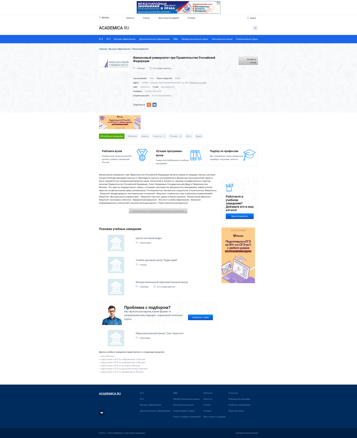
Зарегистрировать (239, 216)
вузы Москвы (107, 356)
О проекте (233, 393)
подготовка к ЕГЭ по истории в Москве (120, 365)
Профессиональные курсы (195, 39)
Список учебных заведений (187, 416)
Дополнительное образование (154, 39)
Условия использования (247, 433)
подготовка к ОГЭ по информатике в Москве (123, 359)
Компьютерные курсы (247, 39)
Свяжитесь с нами (200, 317)
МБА (175, 39)
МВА (175, 393)
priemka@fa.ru (167, 87)
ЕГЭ (101, 39)
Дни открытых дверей (168, 18)
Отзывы (191, 18)
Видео (199, 136)
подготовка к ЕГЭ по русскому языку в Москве (124, 368)
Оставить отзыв (251, 61)
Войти (253, 18)
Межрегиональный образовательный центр (162, 282)
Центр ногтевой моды (149, 238)
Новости (130, 18)
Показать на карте (197, 83)
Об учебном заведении (111, 136)
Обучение (132, 136)
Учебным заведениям (239, 405)
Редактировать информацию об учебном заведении (158, 211)
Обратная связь (236, 411)
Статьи (146, 18)
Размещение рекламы (239, 399)
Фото (188, 136)
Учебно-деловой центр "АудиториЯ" (157, 260)
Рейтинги (208, 393)
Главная (103, 49)
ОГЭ (108, 39)
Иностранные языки (222, 39)
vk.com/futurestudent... (162, 95)
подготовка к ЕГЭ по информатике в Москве (123, 362)
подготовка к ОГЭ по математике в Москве (122, 372)
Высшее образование (125, 39)
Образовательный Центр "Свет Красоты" (160, 333)
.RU (114, 27)
